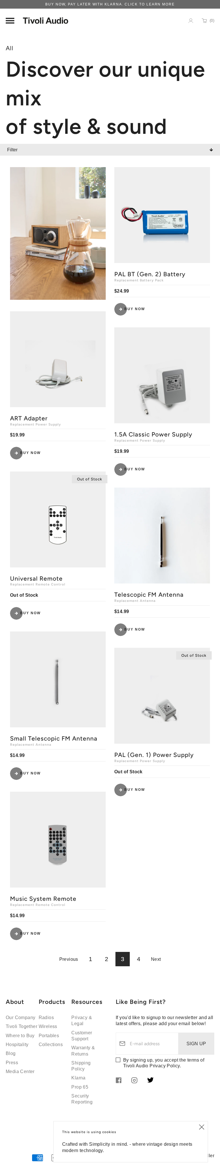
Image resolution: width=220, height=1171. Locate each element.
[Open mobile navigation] (10, 20)
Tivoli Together (21, 1026)
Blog (11, 1053)
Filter (12, 149)
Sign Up (196, 1043)
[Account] (190, 20)
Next (156, 959)
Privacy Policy (165, 1065)
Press (12, 1062)
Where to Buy (20, 1035)
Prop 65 (79, 1087)
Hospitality (17, 1044)
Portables (49, 1035)
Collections (51, 1044)
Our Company (20, 1017)
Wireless (48, 1026)
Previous (68, 959)
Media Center (20, 1071)
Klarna (78, 1077)
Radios (46, 1017)
